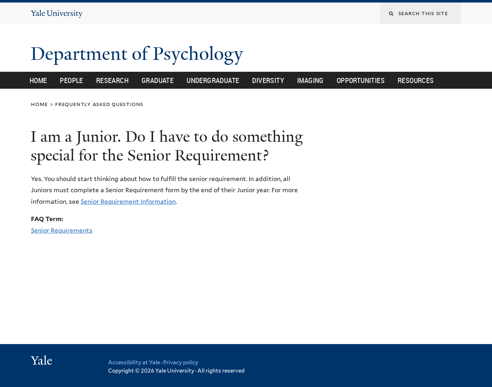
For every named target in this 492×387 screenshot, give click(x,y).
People (71, 80)
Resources (416, 80)
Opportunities (361, 80)
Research (112, 80)
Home (38, 80)
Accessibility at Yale (134, 362)
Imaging (310, 80)
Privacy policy (180, 362)
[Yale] (42, 361)
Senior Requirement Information (128, 201)
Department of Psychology (139, 54)
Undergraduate (213, 80)
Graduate (158, 80)
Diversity (268, 80)
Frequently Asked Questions (99, 104)
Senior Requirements (62, 230)
